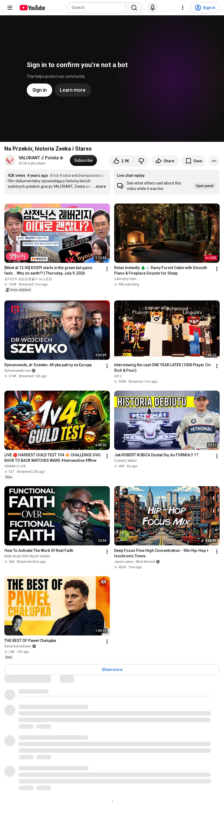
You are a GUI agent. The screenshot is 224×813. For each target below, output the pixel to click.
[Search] (134, 7)
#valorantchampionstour (82, 175)
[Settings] (182, 7)
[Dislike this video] (141, 160)
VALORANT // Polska (39, 157)
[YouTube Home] (32, 7)
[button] (167, 182)
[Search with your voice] (152, 7)
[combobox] (98, 7)
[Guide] (10, 7)
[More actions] (214, 160)
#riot (54, 175)
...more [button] (99, 186)
